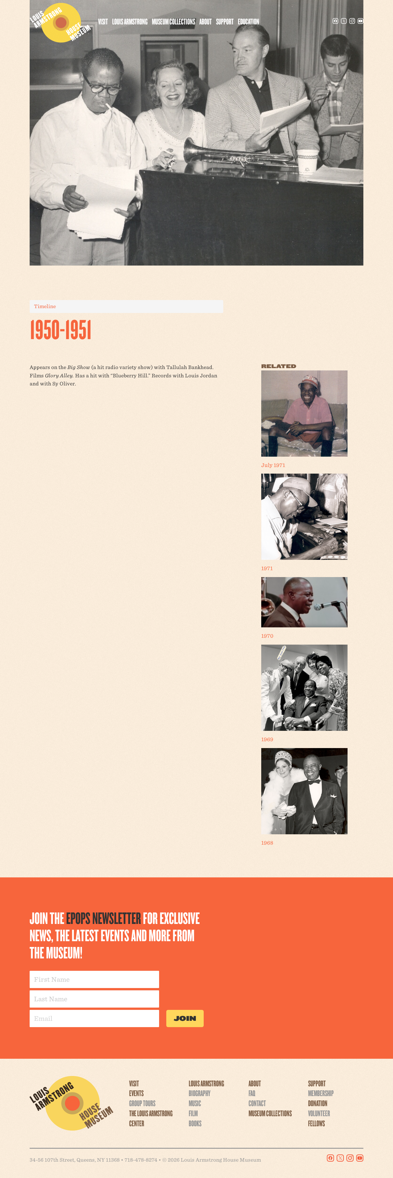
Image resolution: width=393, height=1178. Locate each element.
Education (248, 21)
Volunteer (319, 1113)
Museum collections (173, 21)
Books (195, 1123)
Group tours (142, 1103)
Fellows (316, 1123)
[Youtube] (360, 21)
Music (195, 1103)
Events (136, 1093)
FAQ (252, 1093)
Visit (103, 21)
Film (193, 1113)
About (205, 21)
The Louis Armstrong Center (151, 1118)
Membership (321, 1093)
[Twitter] (344, 21)
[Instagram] (352, 21)
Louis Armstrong (130, 21)
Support (225, 21)
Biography (199, 1093)
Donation (317, 1103)
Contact (257, 1103)
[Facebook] (335, 21)
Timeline (45, 306)
